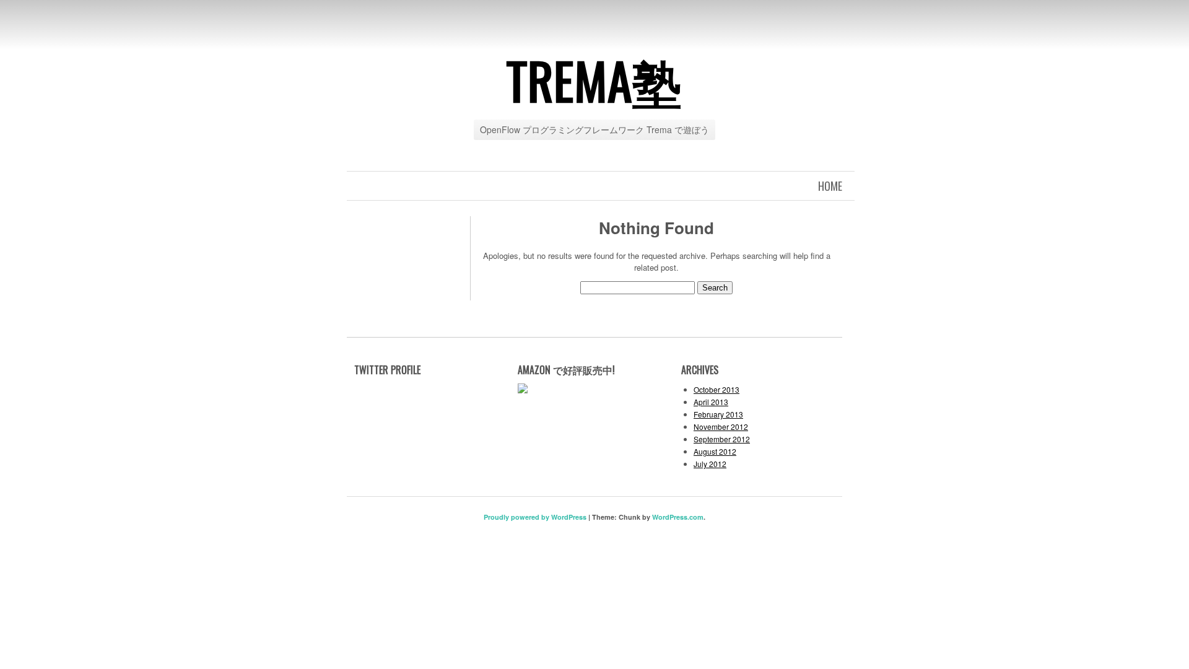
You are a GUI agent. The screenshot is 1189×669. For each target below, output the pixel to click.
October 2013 (716, 389)
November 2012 (721, 426)
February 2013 (718, 414)
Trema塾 (594, 79)
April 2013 (711, 401)
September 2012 (722, 439)
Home (830, 186)
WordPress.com (677, 517)
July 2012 (710, 463)
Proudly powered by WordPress (535, 517)
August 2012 (715, 451)
